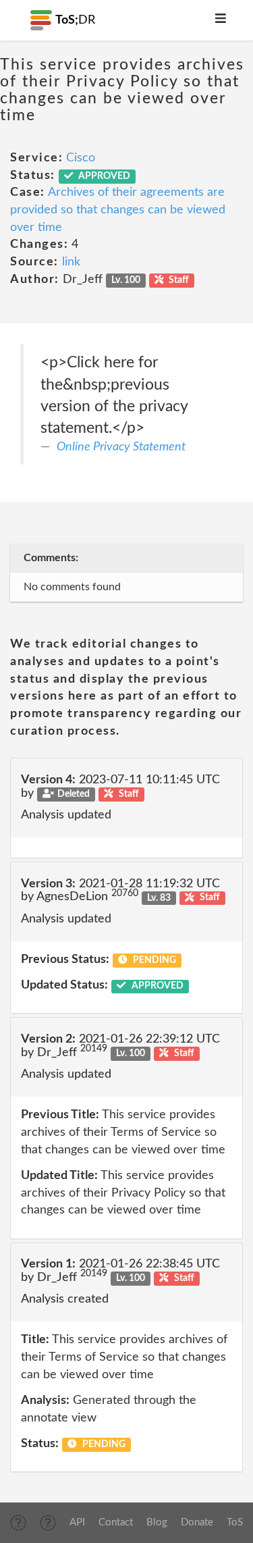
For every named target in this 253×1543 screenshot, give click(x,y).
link (71, 262)
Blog (156, 1522)
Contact (116, 1522)
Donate (197, 1522)
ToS (235, 1522)
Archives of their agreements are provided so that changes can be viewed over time (117, 209)
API (77, 1522)
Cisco (80, 158)
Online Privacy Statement (121, 447)
